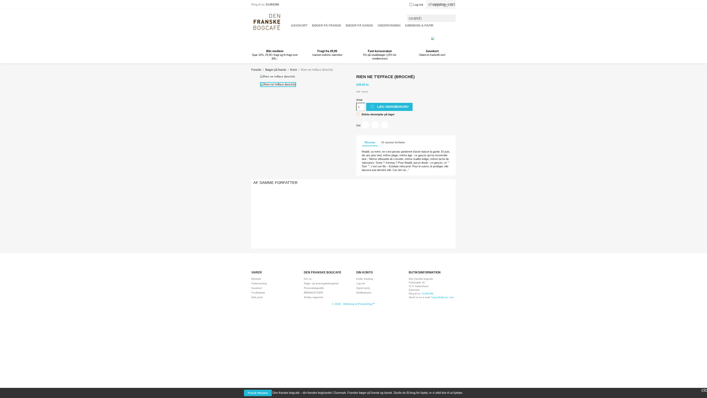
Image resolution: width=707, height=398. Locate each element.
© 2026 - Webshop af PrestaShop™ (353, 304)
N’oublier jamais (393, 232)
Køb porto (257, 297)
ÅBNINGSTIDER (313, 292)
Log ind (360, 283)
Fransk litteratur (258, 392)
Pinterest (384, 125)
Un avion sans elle (273, 232)
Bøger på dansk (359, 25)
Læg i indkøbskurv (390, 106)
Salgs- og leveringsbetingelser (321, 283)
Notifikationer (364, 292)
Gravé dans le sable (433, 232)
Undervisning (389, 25)
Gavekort (299, 25)
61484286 (272, 4)
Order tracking (364, 278)
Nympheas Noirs (313, 232)
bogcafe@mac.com (442, 297)
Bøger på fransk (326, 25)
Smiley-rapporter (313, 297)
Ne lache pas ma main (353, 232)
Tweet (375, 125)
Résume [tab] (370, 142)
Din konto (364, 272)
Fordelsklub (258, 292)
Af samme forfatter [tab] (393, 142)
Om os (308, 278)
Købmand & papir (419, 25)
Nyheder (256, 278)
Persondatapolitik (314, 288)
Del (365, 125)
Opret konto (363, 288)
